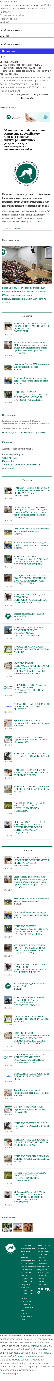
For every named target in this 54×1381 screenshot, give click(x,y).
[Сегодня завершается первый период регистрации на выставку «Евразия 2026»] (8, 737)
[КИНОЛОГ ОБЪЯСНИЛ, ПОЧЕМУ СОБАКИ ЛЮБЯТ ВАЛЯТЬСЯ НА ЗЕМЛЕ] (8, 787)
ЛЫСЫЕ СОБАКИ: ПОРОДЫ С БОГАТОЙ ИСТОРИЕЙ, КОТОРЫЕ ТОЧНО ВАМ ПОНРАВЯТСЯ (30, 807)
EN (1, 107)
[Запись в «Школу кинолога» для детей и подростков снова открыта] (8, 378)
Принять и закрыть (10, 1373)
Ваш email (4, 36)
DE (7, 107)
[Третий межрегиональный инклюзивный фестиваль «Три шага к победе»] (8, 721)
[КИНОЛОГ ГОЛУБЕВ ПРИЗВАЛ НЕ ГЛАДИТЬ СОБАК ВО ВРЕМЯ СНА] (8, 754)
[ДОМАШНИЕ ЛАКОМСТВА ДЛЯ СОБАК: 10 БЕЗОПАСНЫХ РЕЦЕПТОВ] (8, 704)
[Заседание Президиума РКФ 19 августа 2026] (8, 614)
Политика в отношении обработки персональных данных (27, 1304)
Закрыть (16, 91)
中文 (14, 107)
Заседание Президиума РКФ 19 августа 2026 (29, 615)
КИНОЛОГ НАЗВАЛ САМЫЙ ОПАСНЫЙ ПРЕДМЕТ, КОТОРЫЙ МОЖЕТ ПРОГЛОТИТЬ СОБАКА (29, 631)
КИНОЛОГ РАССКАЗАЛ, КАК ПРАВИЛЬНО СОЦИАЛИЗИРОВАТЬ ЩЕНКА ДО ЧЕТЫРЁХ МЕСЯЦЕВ (30, 598)
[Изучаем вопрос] (18, 1227)
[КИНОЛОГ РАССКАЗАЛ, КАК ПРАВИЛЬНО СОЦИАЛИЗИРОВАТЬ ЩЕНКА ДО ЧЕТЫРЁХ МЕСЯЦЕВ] (8, 595)
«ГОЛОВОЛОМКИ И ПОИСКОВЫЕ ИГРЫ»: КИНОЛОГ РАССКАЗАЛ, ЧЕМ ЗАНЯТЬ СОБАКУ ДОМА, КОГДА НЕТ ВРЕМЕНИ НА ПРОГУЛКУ (31, 668)
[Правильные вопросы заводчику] (7, 1227)
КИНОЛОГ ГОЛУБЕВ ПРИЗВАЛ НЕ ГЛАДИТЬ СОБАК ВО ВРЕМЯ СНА (31, 756)
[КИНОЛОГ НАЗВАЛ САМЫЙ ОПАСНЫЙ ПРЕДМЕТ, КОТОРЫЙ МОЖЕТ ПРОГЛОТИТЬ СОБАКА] (8, 628)
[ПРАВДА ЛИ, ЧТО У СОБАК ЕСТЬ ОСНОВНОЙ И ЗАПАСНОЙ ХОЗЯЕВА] (8, 647)
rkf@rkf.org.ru (16, 454)
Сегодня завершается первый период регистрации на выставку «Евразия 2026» (30, 739)
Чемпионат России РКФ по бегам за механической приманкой (31, 365)
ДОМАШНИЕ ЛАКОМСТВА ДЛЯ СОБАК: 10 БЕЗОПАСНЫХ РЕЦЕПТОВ (31, 706)
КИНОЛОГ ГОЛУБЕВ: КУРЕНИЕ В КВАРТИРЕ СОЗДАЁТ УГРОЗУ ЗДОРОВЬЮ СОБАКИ (31, 772)
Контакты (7, 442)
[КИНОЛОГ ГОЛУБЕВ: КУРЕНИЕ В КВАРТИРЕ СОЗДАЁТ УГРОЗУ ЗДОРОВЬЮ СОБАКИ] (8, 770)
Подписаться (7, 15)
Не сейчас (20, 15)
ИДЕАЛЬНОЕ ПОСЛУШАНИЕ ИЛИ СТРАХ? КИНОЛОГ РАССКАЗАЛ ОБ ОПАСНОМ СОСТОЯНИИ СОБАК (30, 689)
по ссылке (34, 221)
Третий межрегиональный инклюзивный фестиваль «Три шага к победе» (31, 723)
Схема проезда (9, 458)
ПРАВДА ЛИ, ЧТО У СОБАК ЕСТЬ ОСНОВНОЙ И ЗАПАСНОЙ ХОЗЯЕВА (32, 649)
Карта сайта (8, 461)
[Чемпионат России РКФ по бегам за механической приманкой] (8, 364)
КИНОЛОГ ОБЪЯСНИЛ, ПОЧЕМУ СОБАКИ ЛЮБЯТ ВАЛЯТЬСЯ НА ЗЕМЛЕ (31, 789)
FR (4, 107)
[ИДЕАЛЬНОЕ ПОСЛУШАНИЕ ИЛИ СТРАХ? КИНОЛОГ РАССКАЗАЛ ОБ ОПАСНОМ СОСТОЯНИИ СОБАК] (8, 685)
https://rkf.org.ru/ (39, 1346)
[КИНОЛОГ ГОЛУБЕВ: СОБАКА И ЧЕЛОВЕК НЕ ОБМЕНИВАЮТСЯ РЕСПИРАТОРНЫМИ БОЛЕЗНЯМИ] (8, 324)
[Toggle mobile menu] (48, 123)
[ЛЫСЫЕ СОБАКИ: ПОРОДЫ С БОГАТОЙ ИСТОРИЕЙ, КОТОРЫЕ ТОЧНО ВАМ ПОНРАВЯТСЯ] (8, 803)
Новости (16, 228)
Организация (8, 415)
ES (10, 107)
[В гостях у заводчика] (28, 1227)
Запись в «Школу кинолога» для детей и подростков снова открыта (31, 379)
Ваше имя (4, 22)
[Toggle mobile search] (43, 123)
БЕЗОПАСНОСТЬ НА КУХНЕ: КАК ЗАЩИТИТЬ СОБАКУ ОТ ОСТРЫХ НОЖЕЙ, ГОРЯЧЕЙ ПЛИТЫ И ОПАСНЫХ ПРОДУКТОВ (30, 827)
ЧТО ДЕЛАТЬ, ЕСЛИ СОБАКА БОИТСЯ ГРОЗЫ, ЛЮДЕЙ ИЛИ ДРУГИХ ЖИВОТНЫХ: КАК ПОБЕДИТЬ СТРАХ (30, 579)
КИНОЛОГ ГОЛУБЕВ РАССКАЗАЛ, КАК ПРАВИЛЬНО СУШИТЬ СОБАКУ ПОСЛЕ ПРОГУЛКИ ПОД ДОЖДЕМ (31, 396)
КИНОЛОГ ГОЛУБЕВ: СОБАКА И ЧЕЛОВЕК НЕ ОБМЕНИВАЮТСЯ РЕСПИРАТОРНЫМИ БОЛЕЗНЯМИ (31, 327)
